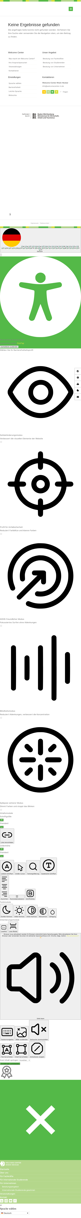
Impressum (34, 223)
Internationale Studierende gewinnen (18, 1190)
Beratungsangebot (10, 1187)
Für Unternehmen (8, 1183)
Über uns (4, 1173)
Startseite (4, 1169)
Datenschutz (44, 223)
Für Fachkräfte (6, 1176)
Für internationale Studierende (14, 1180)
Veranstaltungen (7, 1194)
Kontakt (3, 1197)
